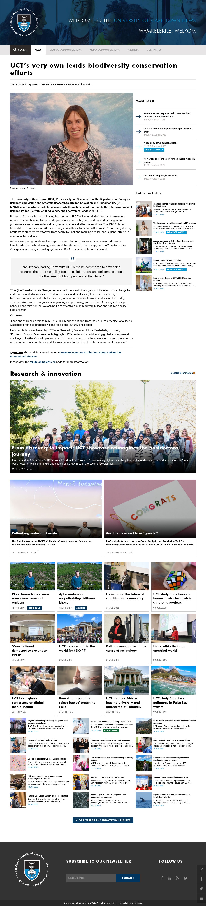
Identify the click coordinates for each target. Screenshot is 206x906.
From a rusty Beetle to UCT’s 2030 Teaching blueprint (172, 279)
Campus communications (66, 49)
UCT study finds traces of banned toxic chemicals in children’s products (172, 598)
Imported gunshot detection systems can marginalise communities (108, 796)
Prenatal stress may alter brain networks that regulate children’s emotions (167, 115)
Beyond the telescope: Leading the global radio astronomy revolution (48, 722)
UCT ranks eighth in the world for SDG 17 (77, 648)
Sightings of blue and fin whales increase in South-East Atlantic (172, 796)
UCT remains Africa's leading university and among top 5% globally (123, 702)
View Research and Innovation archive (103, 820)
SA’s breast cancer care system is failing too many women (112, 759)
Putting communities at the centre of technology (126, 648)
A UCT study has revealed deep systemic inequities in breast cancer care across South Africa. (110, 764)
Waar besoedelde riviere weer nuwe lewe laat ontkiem (30, 598)
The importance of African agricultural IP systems (174, 223)
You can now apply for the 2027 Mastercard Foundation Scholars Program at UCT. (172, 210)
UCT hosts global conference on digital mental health (28, 702)
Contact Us (154, 49)
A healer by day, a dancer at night (160, 143)
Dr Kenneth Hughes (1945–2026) (160, 175)
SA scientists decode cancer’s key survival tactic (111, 721)
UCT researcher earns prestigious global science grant (168, 130)
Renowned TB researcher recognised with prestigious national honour (171, 759)
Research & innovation (181, 373)
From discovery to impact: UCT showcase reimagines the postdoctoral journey (96, 451)
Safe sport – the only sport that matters (107, 777)
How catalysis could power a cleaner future (171, 740)
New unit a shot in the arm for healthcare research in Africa (169, 160)
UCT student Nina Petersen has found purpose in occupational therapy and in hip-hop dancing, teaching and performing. (174, 264)
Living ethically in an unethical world (168, 648)
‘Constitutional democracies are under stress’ (29, 650)
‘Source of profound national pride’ (43, 740)
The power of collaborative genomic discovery (110, 740)
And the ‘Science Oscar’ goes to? (132, 533)
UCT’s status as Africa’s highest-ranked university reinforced (174, 722)
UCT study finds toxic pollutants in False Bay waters (170, 702)
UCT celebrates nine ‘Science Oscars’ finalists (47, 759)
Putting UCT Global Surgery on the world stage (48, 796)
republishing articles (43, 362)
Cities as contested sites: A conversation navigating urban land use (45, 777)
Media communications (105, 49)
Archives (133, 49)
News (38, 49)
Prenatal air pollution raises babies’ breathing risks (77, 702)
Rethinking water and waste (34, 533)
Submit (128, 877)
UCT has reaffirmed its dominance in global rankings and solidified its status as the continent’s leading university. (172, 727)
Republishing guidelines (130, 902)
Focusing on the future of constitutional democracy (125, 596)
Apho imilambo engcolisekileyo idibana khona (77, 598)
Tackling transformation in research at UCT (171, 777)
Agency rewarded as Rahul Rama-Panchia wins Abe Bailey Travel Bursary (173, 242)
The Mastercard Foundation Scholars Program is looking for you (174, 205)
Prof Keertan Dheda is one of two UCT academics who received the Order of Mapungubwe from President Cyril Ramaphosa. (174, 764)
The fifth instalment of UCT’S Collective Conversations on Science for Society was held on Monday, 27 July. (52, 543)
